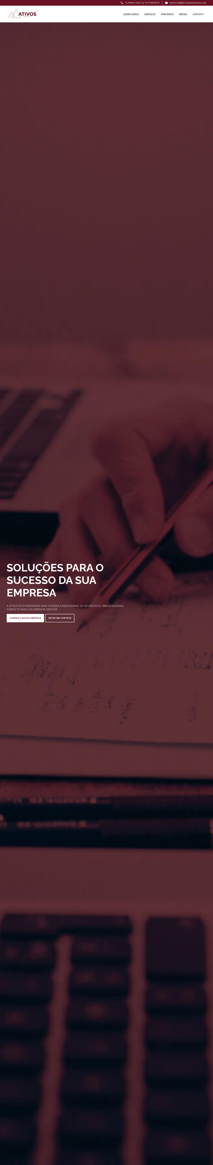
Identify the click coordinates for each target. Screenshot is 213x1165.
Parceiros (167, 14)
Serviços (150, 14)
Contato (198, 14)
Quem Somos (131, 14)
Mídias (183, 14)
